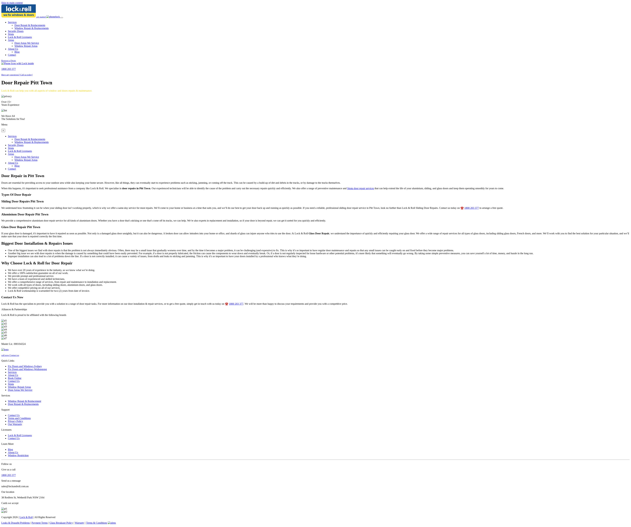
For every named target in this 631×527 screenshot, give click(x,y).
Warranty (79, 522)
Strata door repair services (360, 188)
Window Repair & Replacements (31, 28)
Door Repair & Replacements (29, 25)
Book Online (14, 378)
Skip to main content (12, 2)
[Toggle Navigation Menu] (61, 17)
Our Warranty (15, 424)
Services (12, 22)
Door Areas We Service (26, 43)
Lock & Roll (26, 517)
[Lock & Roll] (18, 16)
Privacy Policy (15, 421)
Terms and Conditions (19, 418)
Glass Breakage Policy (61, 522)
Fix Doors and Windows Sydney (25, 366)
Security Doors (15, 31)
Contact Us (14, 381)
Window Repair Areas (25, 46)
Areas (11, 40)
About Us (13, 49)
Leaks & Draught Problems (15, 522)
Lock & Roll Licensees (20, 37)
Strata (11, 34)
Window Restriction (18, 455)
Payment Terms (40, 522)
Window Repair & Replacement (24, 401)
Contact (12, 54)
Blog (17, 51)
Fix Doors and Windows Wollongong (27, 369)
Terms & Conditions (96, 522)
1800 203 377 (471, 208)
